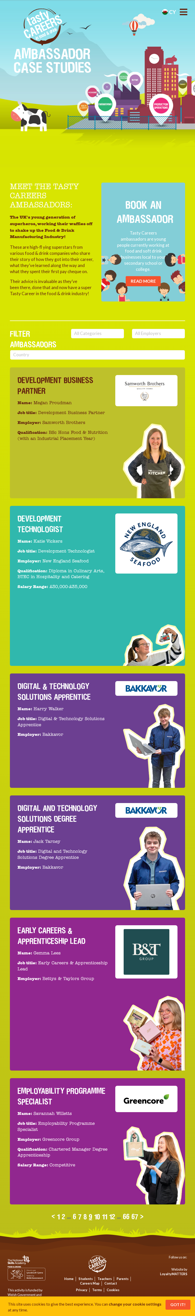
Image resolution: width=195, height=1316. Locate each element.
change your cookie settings (135, 1304)
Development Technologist (40, 524)
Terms (97, 1290)
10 (97, 1216)
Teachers (105, 1279)
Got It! (178, 1304)
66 (126, 1216)
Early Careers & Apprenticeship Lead (51, 935)
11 (104, 1216)
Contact (110, 1283)
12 (112, 1216)
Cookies (113, 1290)
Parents (122, 1279)
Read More (143, 281)
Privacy (81, 1290)
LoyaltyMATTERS (173, 1274)
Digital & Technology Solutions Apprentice (54, 691)
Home (69, 1279)
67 (135, 1216)
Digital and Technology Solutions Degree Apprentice (57, 819)
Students (85, 1279)
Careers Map (90, 1283)
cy (172, 12)
